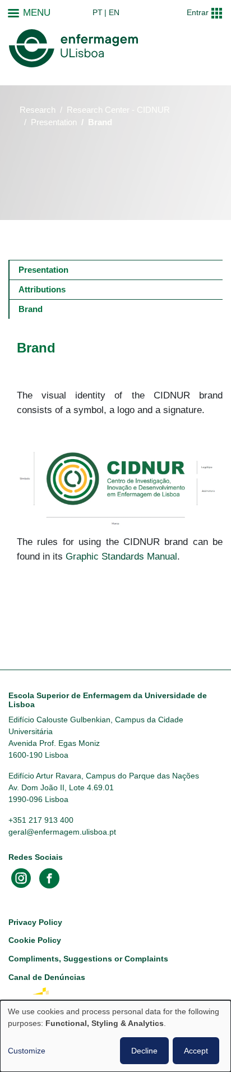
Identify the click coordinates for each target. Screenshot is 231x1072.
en (114, 12)
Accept (196, 1050)
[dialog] (115, 1036)
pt (98, 12)
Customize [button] (26, 1050)
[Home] (73, 48)
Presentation (54, 122)
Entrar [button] (198, 12)
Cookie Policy (34, 940)
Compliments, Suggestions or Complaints (88, 958)
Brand (31, 309)
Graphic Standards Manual (121, 556)
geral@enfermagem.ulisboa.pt (62, 831)
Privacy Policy (35, 922)
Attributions (42, 289)
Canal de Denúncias (46, 977)
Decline (144, 1050)
